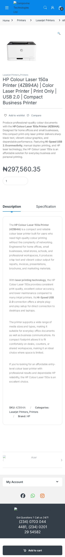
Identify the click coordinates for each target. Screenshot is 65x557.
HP (28, 416)
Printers (21, 20)
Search (45, 8)
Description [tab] (12, 206)
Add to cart (35, 550)
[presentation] (61, 460)
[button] (58, 33)
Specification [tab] (46, 206)
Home (6, 20)
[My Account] (53, 7)
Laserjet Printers (45, 20)
